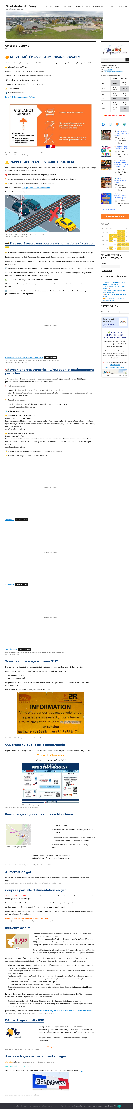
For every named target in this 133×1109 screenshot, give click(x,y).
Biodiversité (39, 1013)
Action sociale (98, 6)
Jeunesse (67, 6)
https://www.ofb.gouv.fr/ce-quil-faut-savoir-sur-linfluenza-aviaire (65, 1011)
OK (119, 1106)
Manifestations (53, 652)
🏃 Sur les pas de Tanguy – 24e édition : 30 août (121, 133)
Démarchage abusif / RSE (24, 1020)
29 (111, 248)
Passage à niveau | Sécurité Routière (36, 188)
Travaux (41, 234)
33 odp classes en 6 (11, 649)
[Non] (131, 1106)
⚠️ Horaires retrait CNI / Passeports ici (115, 115)
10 (119, 236)
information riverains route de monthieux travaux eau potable (24, 357)
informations (9, 155)
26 (127, 244)
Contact (111, 6)
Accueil (49, 6)
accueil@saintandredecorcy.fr (113, 72)
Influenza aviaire (18, 928)
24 (119, 244)
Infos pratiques (82, 6)
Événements (35, 652)
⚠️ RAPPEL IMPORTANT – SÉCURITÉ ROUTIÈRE (40, 162)
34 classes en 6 (9, 584)
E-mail (103, 264)
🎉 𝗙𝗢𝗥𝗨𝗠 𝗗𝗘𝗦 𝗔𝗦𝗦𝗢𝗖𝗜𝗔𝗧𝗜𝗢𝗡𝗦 (121, 148)
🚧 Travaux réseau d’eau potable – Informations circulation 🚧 (50, 245)
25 (123, 244)
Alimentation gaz (18, 872)
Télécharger (50, 357)
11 (123, 236)
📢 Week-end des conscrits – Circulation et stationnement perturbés (49, 371)
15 (111, 240)
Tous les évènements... (109, 209)
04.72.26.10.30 (108, 70)
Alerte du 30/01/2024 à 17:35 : (16, 896)
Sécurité (44, 153)
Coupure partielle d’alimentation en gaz (35, 890)
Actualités (29, 153)
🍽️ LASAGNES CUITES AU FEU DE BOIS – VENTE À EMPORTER (121, 163)
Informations (37, 153)
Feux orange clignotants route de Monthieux (39, 814)
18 (123, 240)
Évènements (122, 6)
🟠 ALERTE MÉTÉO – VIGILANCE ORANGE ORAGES (42, 57)
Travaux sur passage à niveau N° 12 (31, 661)
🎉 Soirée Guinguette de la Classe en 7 (120, 180)
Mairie (57, 6)
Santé (46, 1013)
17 (81, 1070)
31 (119, 248)
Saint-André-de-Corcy (21, 6)
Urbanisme (55, 360)
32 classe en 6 (9, 519)
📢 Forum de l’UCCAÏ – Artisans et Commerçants (120, 196)
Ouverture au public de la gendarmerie (35, 745)
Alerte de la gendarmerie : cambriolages (35, 1056)
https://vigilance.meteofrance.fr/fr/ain (20, 97)
